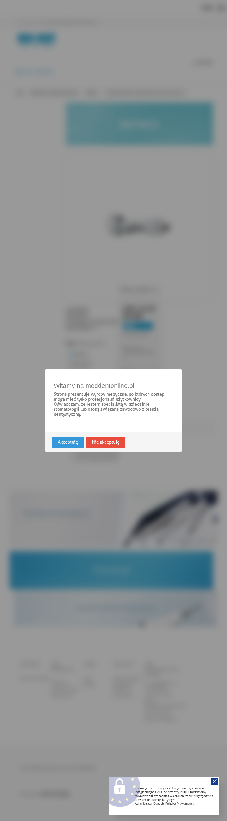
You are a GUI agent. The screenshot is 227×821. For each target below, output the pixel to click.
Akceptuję (68, 442)
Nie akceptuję (106, 442)
